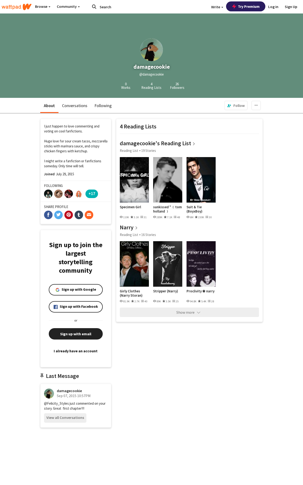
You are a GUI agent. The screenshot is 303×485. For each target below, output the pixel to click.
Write (216, 7)
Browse (41, 6)
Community (67, 6)
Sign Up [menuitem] (291, 6)
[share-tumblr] (79, 215)
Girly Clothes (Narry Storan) (131, 293)
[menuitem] (236, 105)
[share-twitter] (58, 215)
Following (103, 105)
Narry (127, 227)
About (49, 105)
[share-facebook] (48, 215)
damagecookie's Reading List (155, 143)
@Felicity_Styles (56, 403)
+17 (92, 193)
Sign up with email (75, 333)
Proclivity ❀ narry (200, 291)
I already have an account (76, 351)
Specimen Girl (130, 207)
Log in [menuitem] (273, 6)
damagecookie (69, 391)
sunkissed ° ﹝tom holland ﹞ (167, 209)
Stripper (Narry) (165, 291)
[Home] (16, 6)
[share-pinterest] (68, 215)
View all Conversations (65, 417)
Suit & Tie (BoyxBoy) (194, 209)
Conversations (74, 105)
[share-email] (89, 215)
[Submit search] (94, 6)
